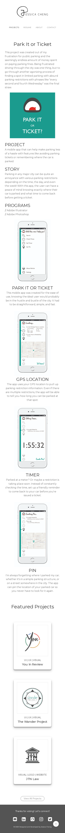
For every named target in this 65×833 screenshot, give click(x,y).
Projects (14, 27)
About (39, 27)
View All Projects (32, 798)
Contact (51, 27)
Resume (27, 27)
